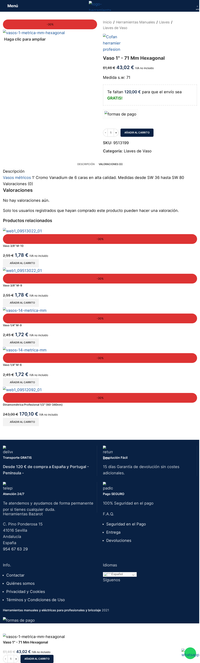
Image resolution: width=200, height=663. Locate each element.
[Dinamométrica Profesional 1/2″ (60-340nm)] (100, 389)
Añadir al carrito (137, 132)
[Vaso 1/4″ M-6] (100, 350)
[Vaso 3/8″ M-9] (100, 270)
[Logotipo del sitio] (100, 5)
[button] (21, 263)
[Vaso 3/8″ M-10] (100, 231)
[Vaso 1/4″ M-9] (100, 310)
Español (117, 574)
